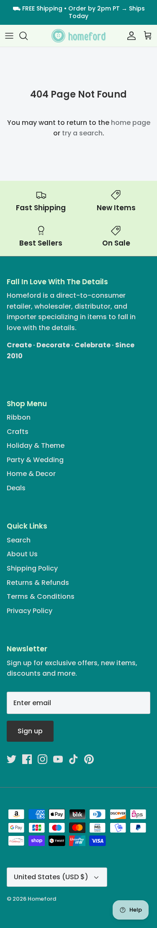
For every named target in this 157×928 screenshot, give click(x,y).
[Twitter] (11, 759)
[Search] (27, 35)
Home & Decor (31, 474)
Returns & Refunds (38, 582)
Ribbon (19, 417)
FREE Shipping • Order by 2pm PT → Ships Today (83, 12)
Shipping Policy (32, 568)
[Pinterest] (89, 759)
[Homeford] (78, 36)
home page (130, 122)
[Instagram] (42, 759)
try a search (82, 133)
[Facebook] (27, 759)
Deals (16, 488)
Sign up (30, 731)
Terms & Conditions (41, 596)
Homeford (42, 899)
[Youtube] (58, 759)
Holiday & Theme (35, 445)
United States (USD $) (51, 877)
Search (19, 540)
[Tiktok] (73, 759)
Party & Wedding (35, 460)
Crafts (17, 431)
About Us (22, 554)
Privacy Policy (29, 611)
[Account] (129, 35)
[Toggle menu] (9, 35)
